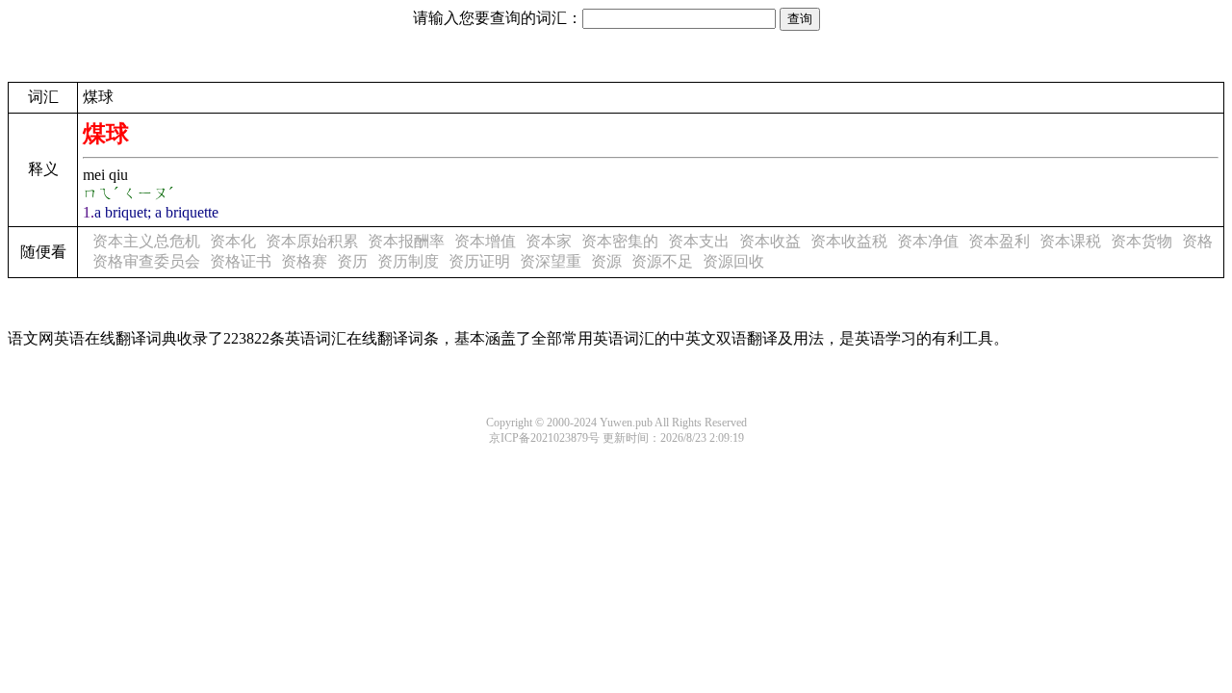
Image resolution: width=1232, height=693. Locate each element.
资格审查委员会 (146, 261)
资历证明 (479, 261)
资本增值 (485, 241)
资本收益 (770, 241)
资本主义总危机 (146, 241)
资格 (1197, 241)
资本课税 (1070, 241)
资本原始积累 (312, 241)
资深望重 (550, 261)
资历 (352, 261)
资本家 (549, 241)
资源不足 (662, 261)
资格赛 (304, 261)
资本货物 (1141, 241)
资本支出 (699, 241)
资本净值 (928, 241)
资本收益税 (848, 241)
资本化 (233, 241)
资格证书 (240, 261)
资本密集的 (619, 241)
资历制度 (408, 261)
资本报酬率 (406, 241)
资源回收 (733, 261)
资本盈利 (999, 241)
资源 (606, 261)
